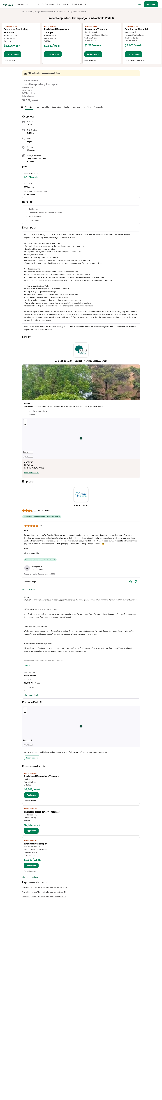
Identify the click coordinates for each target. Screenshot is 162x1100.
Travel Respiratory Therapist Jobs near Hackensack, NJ (44, 887)
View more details (31, 472)
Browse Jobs (22, 4)
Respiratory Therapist (44, 12)
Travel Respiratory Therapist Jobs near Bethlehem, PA (44, 897)
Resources (61, 4)
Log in (138, 4)
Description (56, 107)
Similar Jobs (98, 107)
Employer (77, 107)
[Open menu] (22, 107)
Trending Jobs (77, 4)
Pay (37, 107)
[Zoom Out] (25, 424)
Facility (67, 107)
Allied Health (27, 12)
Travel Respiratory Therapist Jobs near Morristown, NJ (44, 892)
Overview (29, 107)
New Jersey (60, 12)
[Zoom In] (25, 421)
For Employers (48, 4)
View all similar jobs (30, 877)
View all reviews (28, 589)
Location (87, 107)
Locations (35, 4)
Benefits (45, 107)
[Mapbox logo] (28, 456)
